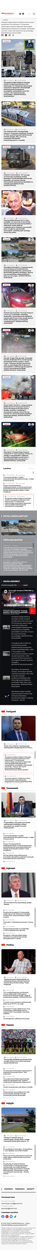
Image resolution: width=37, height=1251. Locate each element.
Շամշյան (7, 41)
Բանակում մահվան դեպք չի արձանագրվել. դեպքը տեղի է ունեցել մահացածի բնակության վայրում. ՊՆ (17, 1139)
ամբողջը (31, 468)
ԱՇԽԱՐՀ (30, 1189)
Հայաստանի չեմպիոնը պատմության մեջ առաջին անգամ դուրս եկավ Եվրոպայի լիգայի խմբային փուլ (18, 1061)
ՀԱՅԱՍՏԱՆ (20, 1189)
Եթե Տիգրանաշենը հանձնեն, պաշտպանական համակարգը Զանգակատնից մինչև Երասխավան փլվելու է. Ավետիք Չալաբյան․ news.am (22, 696)
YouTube (20, 585)
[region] (18, 489)
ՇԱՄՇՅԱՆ (8, 1189)
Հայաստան (21, 475)
